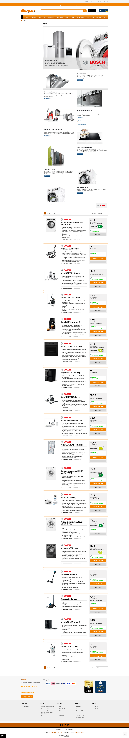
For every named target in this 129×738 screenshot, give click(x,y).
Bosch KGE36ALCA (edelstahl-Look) (72, 444)
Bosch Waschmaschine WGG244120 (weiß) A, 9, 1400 (72, 223)
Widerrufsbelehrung (63, 708)
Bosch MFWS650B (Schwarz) (70, 397)
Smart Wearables (90, 17)
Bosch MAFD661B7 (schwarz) (70, 372)
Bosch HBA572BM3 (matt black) (71, 346)
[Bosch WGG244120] (101, 226)
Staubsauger (80, 117)
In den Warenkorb (97, 258)
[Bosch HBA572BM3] (101, 350)
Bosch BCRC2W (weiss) (68, 497)
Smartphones (79, 708)
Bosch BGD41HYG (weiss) (69, 646)
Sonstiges (106, 17)
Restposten (96, 708)
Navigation (34, 17)
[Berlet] (31, 11)
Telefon (39, 17)
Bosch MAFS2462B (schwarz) (70, 622)
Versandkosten (99, 223)
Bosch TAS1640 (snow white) (70, 322)
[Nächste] (59, 213)
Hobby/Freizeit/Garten (69, 17)
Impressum (61, 713)
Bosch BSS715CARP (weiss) (70, 248)
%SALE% (96, 706)
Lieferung (61, 710)
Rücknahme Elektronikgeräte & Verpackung (48, 709)
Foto (44, 17)
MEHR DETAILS (97, 234)
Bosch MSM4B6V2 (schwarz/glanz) (72, 420)
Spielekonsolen (79, 713)
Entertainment (60, 17)
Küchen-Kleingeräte (82, 124)
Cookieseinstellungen (80, 732)
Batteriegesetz (44, 715)
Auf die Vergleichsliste (67, 239)
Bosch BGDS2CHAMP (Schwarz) (71, 297)
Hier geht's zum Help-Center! (27, 692)
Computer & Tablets (80, 710)
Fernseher (78, 706)
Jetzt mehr (80, 80)
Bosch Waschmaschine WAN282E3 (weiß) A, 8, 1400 (72, 522)
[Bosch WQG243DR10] (101, 552)
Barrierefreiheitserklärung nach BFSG (47, 713)
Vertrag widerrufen (27, 697)
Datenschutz (61, 715)
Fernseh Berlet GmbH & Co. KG (55, 732)
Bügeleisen (80, 120)
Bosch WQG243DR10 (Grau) (70, 548)
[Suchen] (85, 10)
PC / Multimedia (51, 17)
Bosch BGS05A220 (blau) (69, 598)
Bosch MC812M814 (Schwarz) (70, 273)
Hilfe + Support (100, 1)
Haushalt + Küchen (80, 17)
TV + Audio (27, 17)
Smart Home (98, 17)
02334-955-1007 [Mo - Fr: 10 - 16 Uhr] (29, 686)
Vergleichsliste (93, 1)
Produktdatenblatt (93, 226)
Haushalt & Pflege (80, 715)
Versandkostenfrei (94, 498)
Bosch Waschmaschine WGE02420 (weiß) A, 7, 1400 (72, 472)
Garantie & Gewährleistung (47, 706)
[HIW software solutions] (66, 735)
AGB (60, 706)
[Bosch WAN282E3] (101, 525)
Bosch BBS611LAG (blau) (69, 574)
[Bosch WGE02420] (101, 475)
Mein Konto (26, 706)
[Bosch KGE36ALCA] (101, 448)
